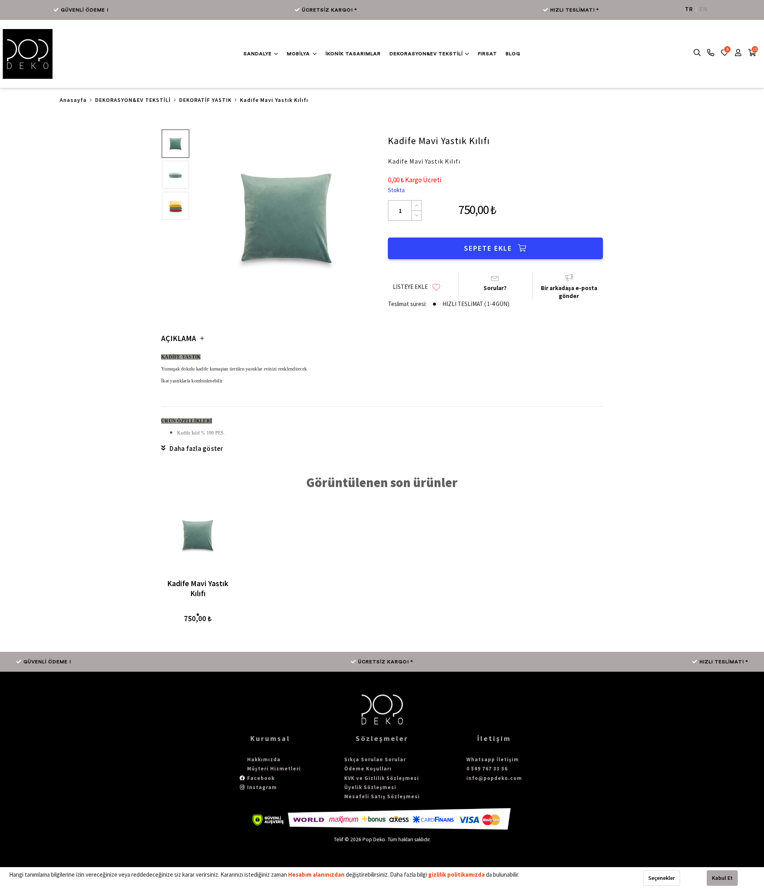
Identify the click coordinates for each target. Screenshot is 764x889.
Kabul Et (722, 877)
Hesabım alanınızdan (317, 874)
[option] (286, 218)
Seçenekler (661, 877)
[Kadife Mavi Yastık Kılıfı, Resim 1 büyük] (175, 144)
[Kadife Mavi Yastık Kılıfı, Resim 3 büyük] (175, 206)
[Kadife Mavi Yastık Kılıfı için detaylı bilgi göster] (197, 535)
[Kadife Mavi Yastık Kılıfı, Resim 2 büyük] (175, 175)
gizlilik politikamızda (457, 874)
